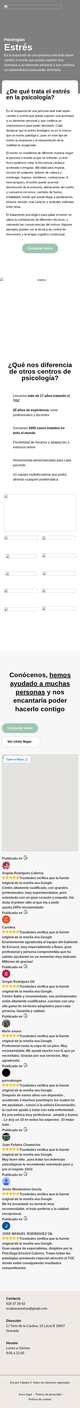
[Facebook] (8, 1366)
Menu (66, 8)
